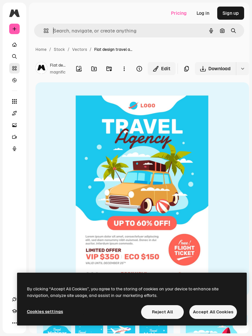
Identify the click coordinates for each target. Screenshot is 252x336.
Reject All (162, 312)
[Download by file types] (242, 68)
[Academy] (14, 311)
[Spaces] (14, 113)
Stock (59, 49)
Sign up (230, 13)
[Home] (14, 44)
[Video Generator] (14, 137)
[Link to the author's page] (41, 69)
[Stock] (14, 68)
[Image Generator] (14, 125)
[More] (14, 323)
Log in (203, 13)
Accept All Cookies (213, 312)
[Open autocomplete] (43, 30)
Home (41, 49)
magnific (58, 72)
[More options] (124, 68)
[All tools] (14, 101)
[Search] (14, 56)
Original (77, 95)
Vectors (79, 49)
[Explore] (14, 80)
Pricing (179, 13)
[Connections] (14, 299)
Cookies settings (45, 311)
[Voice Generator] (14, 148)
